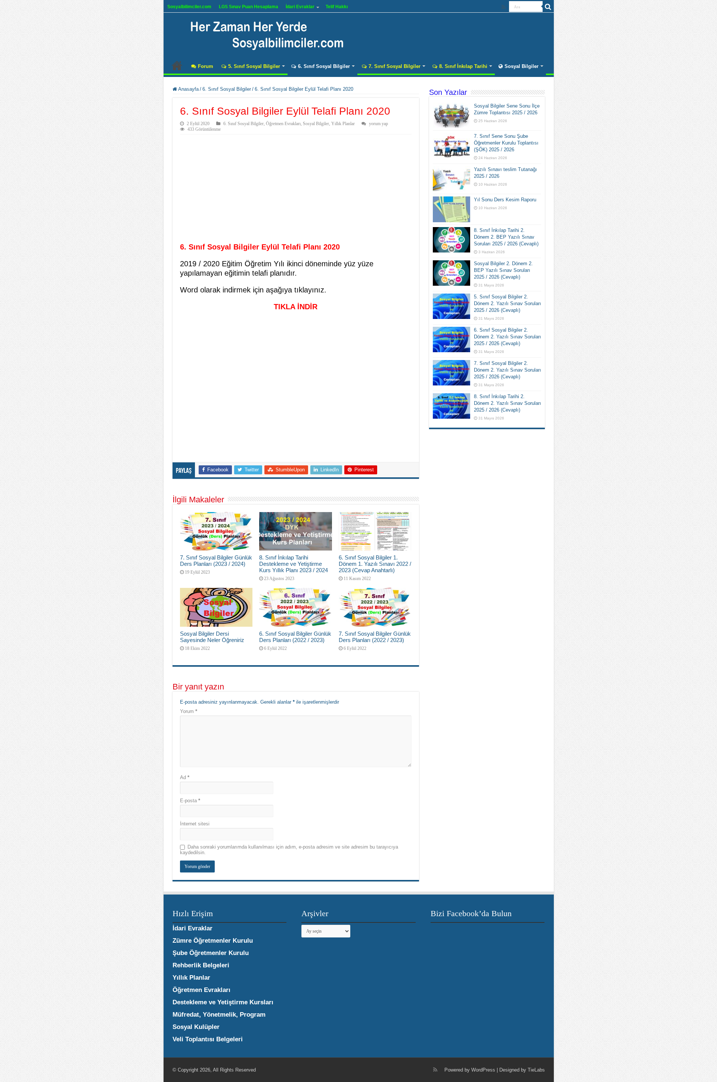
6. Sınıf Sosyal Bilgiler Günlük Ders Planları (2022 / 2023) (295, 636)
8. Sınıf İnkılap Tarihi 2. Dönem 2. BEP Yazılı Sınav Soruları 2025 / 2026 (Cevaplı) (506, 237)
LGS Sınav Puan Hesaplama (248, 6)
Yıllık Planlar (343, 123)
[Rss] (503, 7)
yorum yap (378, 123)
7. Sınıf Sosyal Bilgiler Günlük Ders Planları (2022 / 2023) (375, 636)
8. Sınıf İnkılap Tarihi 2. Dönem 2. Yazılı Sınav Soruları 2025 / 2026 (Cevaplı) (507, 403)
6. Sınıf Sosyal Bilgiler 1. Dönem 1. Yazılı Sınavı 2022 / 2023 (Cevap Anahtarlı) (375, 563)
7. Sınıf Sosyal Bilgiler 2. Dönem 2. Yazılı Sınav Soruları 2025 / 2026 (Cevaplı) (507, 369)
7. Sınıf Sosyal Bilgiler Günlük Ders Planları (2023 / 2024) (216, 560)
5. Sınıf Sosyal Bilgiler (254, 66)
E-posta (190, 800)
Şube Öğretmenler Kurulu (211, 953)
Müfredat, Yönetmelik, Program (219, 1014)
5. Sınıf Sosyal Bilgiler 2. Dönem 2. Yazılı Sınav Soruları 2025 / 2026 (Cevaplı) (507, 303)
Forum (205, 66)
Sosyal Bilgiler (521, 66)
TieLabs (536, 1070)
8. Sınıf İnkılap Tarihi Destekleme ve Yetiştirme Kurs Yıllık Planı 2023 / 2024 (293, 563)
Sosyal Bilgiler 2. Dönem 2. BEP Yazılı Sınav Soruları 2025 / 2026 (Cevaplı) (503, 270)
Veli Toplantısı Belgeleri (208, 1039)
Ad (184, 777)
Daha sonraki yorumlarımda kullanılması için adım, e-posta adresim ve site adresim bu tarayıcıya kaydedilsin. (289, 849)
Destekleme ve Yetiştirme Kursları (223, 1002)
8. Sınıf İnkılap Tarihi (463, 66)
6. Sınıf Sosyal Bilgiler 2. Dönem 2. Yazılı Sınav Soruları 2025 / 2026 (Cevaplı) (507, 336)
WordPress (483, 1070)
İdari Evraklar (300, 6)
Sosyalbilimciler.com (189, 6)
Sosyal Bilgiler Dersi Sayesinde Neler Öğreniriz (212, 636)
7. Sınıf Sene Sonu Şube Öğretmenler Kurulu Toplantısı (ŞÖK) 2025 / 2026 (506, 142)
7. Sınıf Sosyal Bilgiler (394, 66)
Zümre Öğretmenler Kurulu (213, 940)
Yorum (188, 711)
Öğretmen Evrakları (283, 123)
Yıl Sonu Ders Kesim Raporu (505, 199)
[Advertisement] (296, 190)
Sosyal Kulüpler (196, 1026)
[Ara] (548, 6)
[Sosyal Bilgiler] (262, 34)
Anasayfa (177, 65)
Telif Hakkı (337, 6)
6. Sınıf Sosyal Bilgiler (324, 66)
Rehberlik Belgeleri (201, 965)
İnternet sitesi (194, 824)
